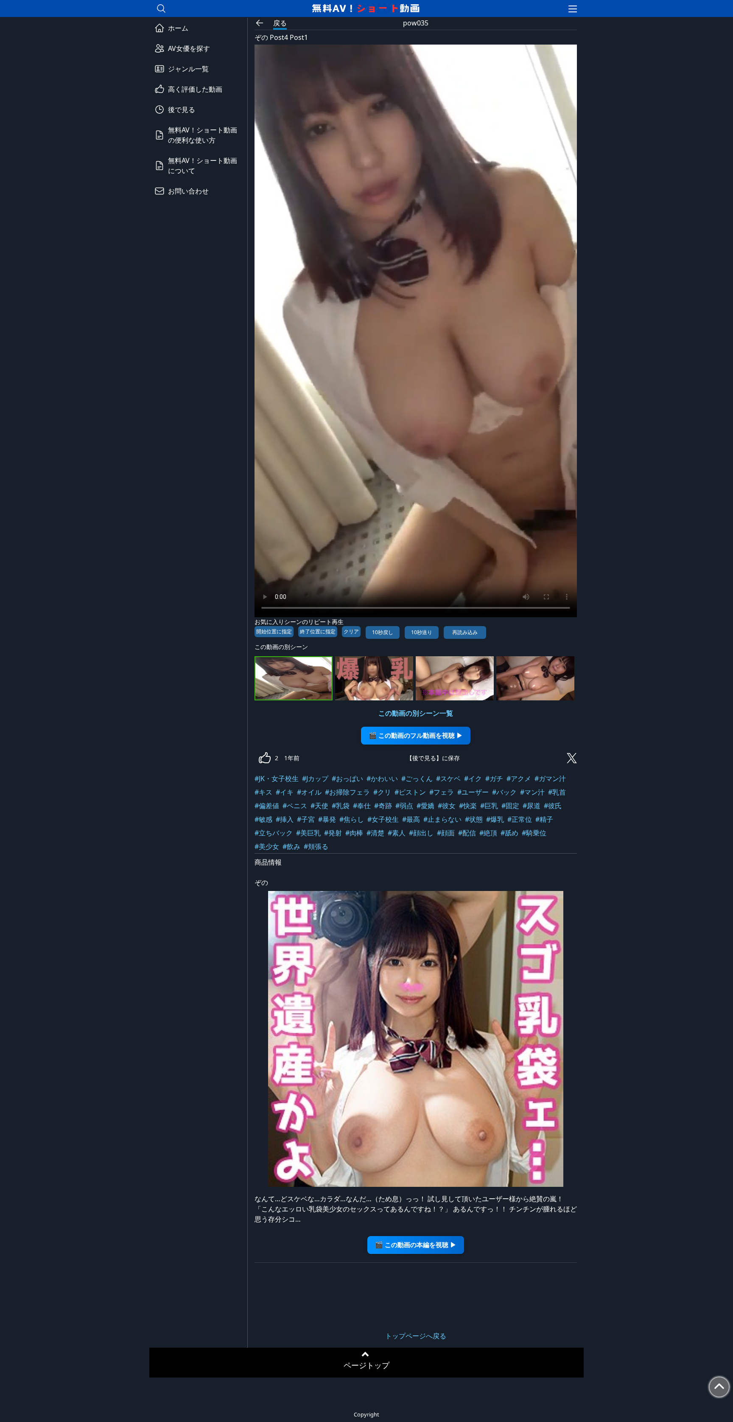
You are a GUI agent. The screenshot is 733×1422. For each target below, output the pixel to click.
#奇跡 (383, 805)
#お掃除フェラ (347, 792)
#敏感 (263, 819)
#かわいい (382, 778)
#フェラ (441, 792)
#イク (473, 778)
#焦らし (351, 819)
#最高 (411, 819)
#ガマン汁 (550, 778)
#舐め (509, 833)
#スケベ (448, 778)
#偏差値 (267, 805)
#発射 (333, 833)
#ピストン (410, 792)
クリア (351, 631)
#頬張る (316, 846)
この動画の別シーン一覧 (415, 713)
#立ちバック (274, 833)
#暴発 (327, 819)
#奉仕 (362, 805)
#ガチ (494, 778)
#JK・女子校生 (277, 778)
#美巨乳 (308, 833)
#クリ (382, 792)
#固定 (510, 805)
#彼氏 (553, 805)
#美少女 (267, 846)
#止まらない (442, 819)
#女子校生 (383, 819)
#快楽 (468, 805)
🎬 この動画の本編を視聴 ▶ (415, 1244)
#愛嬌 (425, 805)
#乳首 (557, 792)
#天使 (319, 805)
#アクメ (518, 778)
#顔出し (421, 833)
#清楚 (375, 833)
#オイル (309, 792)
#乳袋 (341, 805)
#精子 (544, 819)
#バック (504, 792)
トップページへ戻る (415, 1336)
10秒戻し (382, 632)
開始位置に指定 (274, 631)
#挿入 (285, 819)
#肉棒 (354, 833)
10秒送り (421, 632)
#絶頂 (488, 833)
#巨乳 (489, 805)
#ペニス (295, 805)
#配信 (467, 833)
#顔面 (446, 833)
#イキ (285, 792)
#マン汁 (532, 792)
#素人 (397, 833)
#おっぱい (347, 778)
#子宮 (306, 819)
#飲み (291, 846)
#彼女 (447, 805)
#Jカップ (315, 778)
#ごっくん (417, 778)
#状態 (474, 819)
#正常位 (519, 819)
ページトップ (366, 1365)
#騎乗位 (534, 833)
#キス (263, 792)
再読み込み (465, 632)
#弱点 (404, 805)
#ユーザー (473, 792)
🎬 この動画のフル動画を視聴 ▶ (416, 735)
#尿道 (531, 805)
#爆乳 (495, 819)
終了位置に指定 (318, 631)
